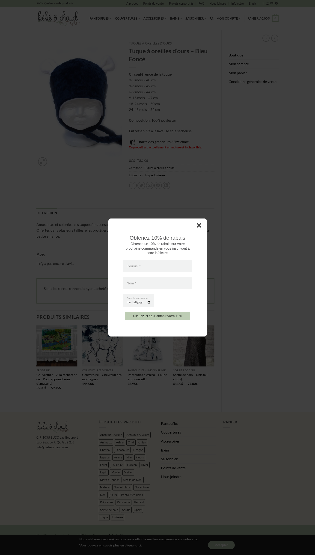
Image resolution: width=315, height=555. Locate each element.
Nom (131, 283)
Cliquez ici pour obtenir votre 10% (157, 316)
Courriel (134, 266)
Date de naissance (137, 298)
